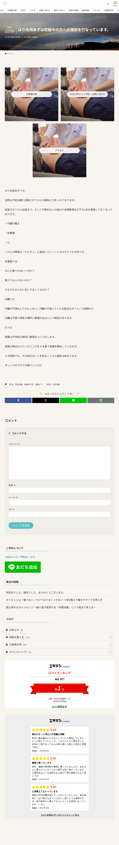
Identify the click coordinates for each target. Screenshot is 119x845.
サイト (12, 509)
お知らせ (16, 630)
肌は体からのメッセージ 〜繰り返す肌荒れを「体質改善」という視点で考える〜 (51, 607)
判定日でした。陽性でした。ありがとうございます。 (35, 592)
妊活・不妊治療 (53, 384)
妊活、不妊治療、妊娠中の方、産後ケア (26, 384)
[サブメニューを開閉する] (111, 637)
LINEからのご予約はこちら (20, 557)
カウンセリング (20, 652)
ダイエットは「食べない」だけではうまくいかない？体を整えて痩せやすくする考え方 (54, 600)
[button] (18, 400)
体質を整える (19, 637)
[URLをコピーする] (100, 400)
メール (13, 497)
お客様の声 (17, 644)
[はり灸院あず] (4, 3)
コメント (14, 444)
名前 (12, 485)
